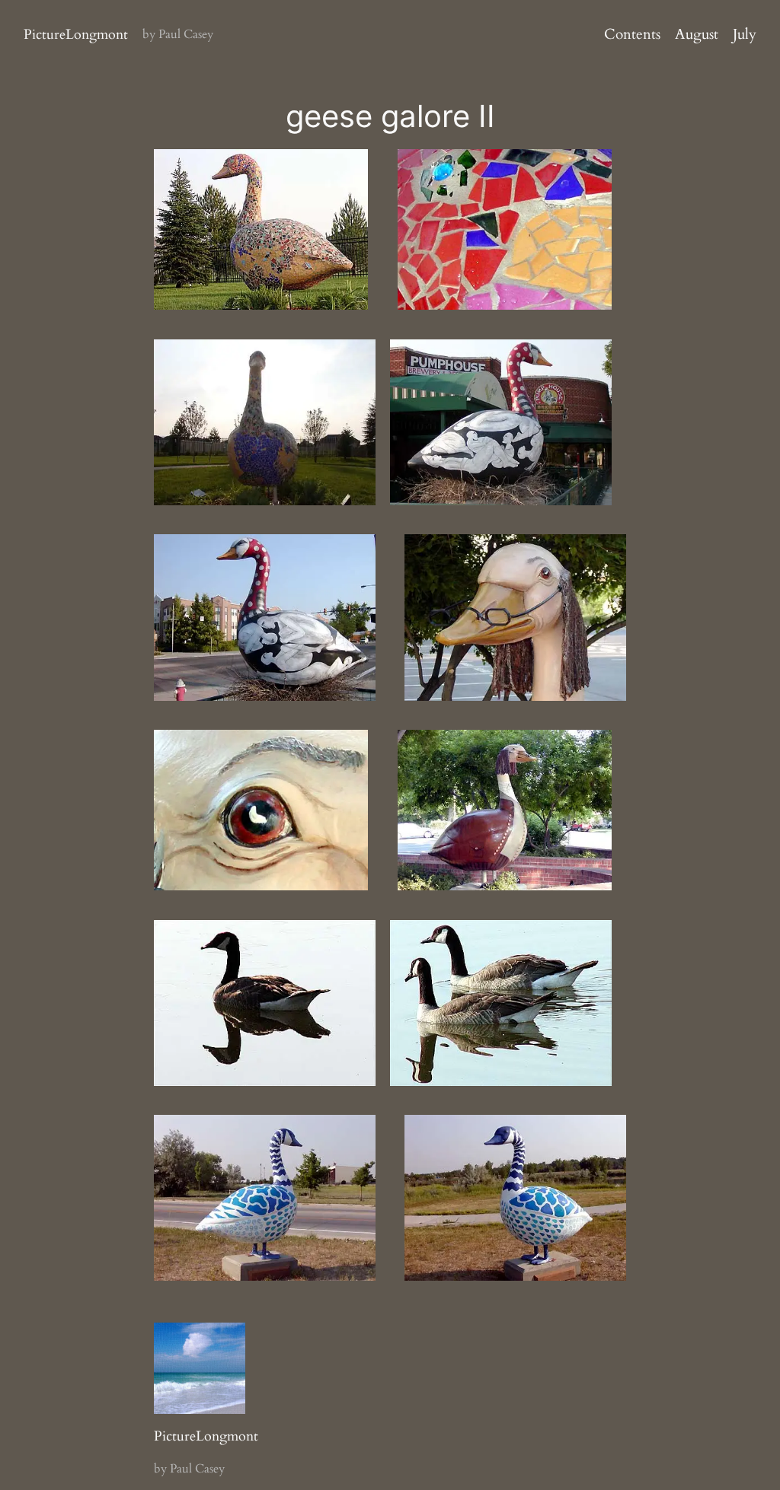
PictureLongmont (76, 34)
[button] (261, 229)
